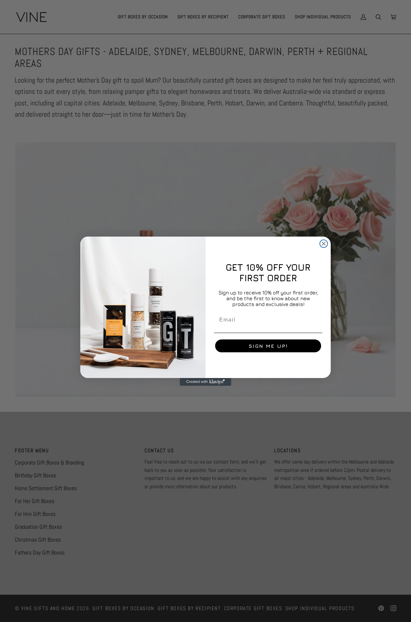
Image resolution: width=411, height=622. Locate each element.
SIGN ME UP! (268, 346)
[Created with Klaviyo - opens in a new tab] (205, 382)
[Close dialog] (324, 244)
